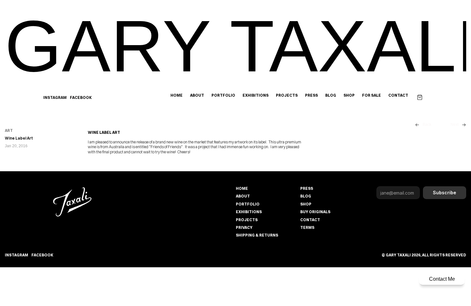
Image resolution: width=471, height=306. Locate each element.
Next (454, 124)
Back (427, 124)
